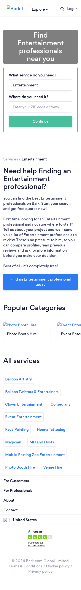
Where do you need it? (28, 96)
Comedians (60, 404)
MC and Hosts (41, 442)
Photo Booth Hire (20, 467)
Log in (72, 8)
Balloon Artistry (18, 379)
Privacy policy (40, 571)
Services (10, 159)
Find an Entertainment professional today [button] (40, 282)
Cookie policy (58, 566)
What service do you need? (32, 75)
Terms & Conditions (25, 566)
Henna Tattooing (51, 429)
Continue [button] (41, 121)
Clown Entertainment (23, 404)
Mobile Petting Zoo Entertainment (35, 454)
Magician (13, 442)
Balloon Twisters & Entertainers (32, 391)
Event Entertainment (23, 417)
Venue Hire (52, 467)
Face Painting (17, 429)
